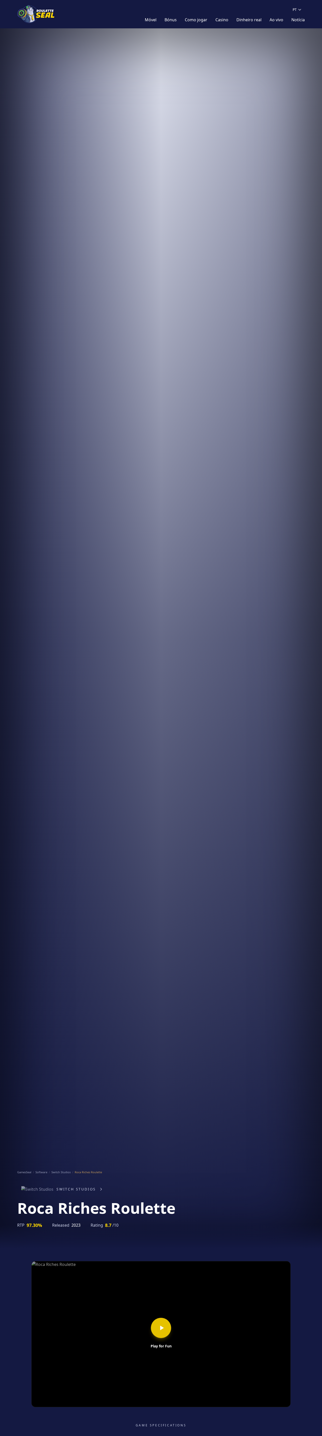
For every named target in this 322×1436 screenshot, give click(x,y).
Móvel (150, 20)
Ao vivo (276, 20)
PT (295, 9)
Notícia (298, 20)
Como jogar (196, 20)
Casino (221, 20)
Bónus (171, 20)
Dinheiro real (248, 20)
